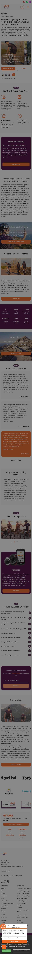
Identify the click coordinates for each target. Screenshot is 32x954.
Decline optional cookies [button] (21, 951)
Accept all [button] (6, 951)
